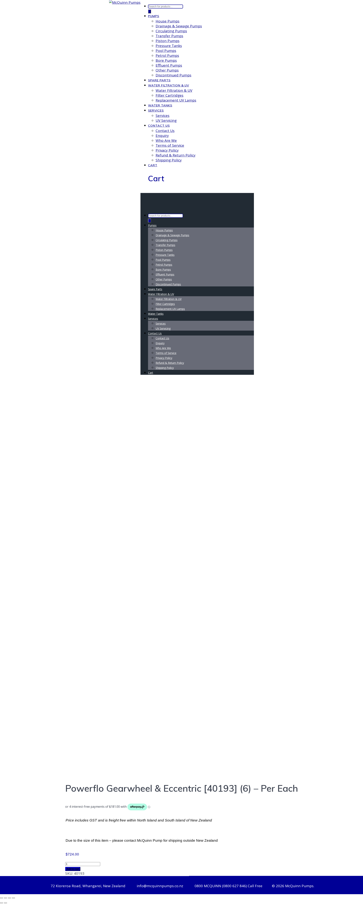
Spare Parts (159, 80)
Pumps (153, 16)
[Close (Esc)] (13, 898)
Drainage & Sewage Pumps (179, 26)
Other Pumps (167, 70)
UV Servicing (166, 120)
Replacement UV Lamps (176, 100)
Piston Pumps (167, 40)
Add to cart (73, 869)
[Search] (149, 11)
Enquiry (162, 135)
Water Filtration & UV (168, 85)
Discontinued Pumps (173, 75)
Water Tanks (160, 105)
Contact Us (159, 125)
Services (156, 110)
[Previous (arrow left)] (1, 902)
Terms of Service (170, 145)
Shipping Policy (169, 160)
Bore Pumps (166, 60)
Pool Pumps (166, 50)
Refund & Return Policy (175, 155)
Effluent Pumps (169, 65)
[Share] (9, 898)
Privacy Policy (167, 150)
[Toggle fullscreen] (5, 898)
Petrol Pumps (167, 55)
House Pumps (167, 21)
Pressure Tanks (169, 45)
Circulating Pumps (171, 31)
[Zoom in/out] (1, 898)
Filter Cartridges (169, 95)
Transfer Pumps (169, 35)
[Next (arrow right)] (5, 902)
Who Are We (166, 140)
